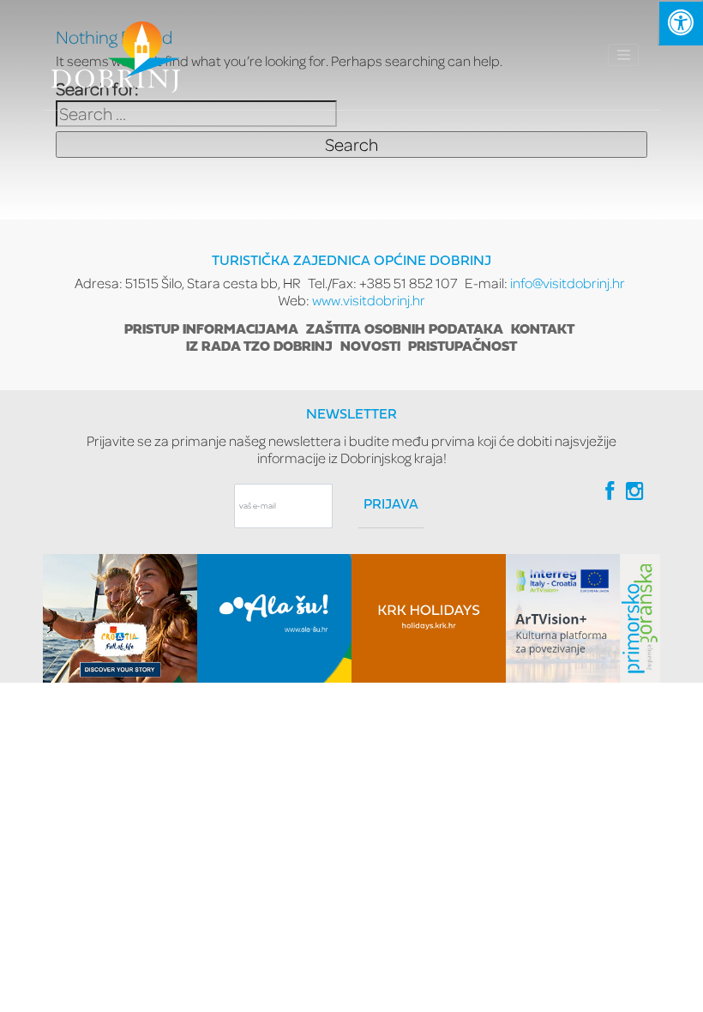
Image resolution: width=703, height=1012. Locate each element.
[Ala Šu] (274, 618)
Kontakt (542, 330)
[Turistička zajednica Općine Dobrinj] (116, 55)
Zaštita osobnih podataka (404, 330)
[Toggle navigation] (623, 55)
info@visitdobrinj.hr (567, 282)
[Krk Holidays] (429, 618)
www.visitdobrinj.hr (368, 300)
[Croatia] (120, 618)
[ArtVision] (583, 618)
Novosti (370, 347)
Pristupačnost (462, 347)
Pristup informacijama (211, 330)
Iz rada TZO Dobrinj (259, 347)
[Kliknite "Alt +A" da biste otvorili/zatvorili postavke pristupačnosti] (680, 22)
